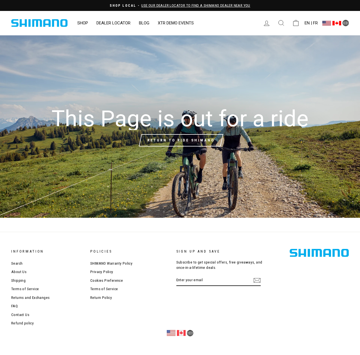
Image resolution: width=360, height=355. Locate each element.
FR (315, 23)
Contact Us (20, 314)
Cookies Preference (106, 280)
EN (307, 23)
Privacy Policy (101, 271)
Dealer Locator (113, 23)
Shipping (18, 280)
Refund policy (22, 323)
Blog (144, 23)
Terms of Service (25, 289)
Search (16, 263)
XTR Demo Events (176, 23)
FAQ (14, 306)
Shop (82, 23)
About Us (18, 271)
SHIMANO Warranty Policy (111, 263)
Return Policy (101, 297)
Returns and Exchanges (30, 297)
